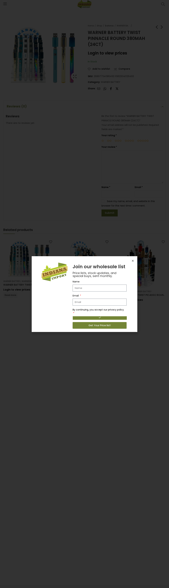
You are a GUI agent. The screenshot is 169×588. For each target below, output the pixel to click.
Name (76, 281)
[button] (133, 260)
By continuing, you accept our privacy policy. (98, 309)
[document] (84, 294)
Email (76, 295)
